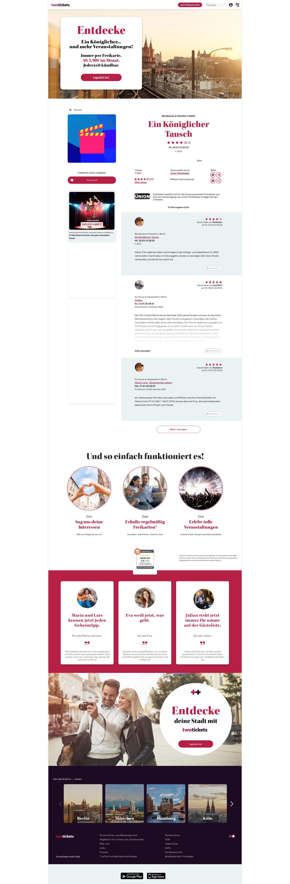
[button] (208, 4)
